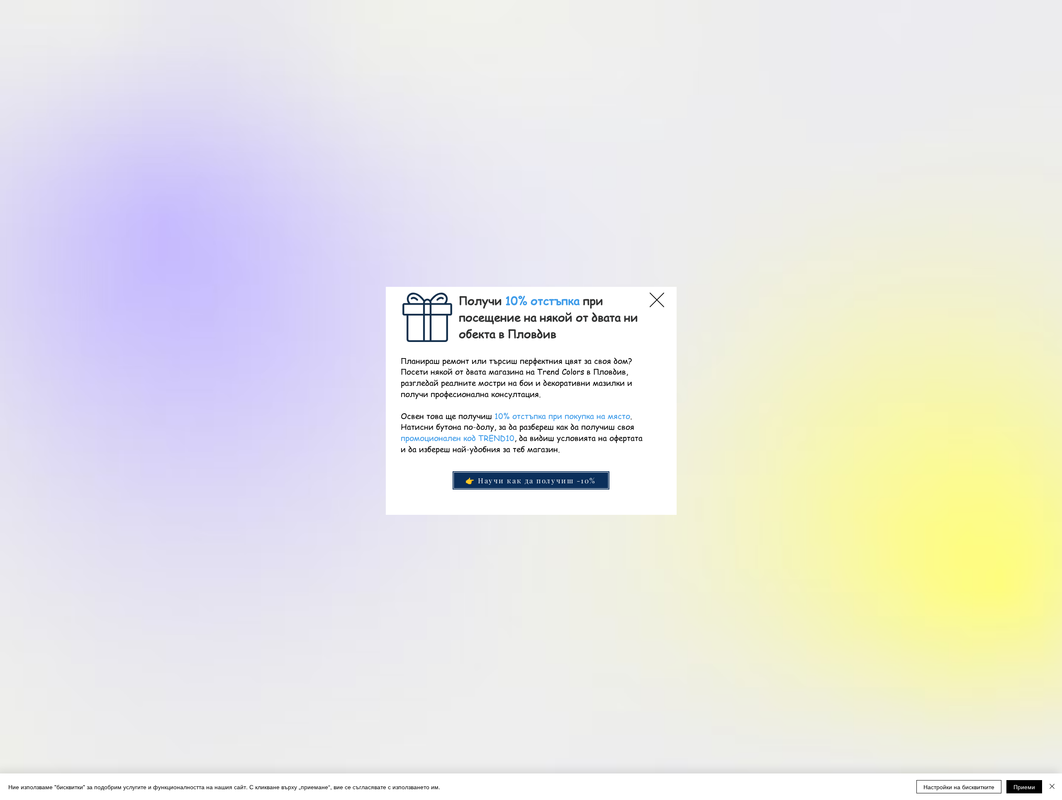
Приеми (1024, 787)
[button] (657, 300)
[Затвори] (1052, 786)
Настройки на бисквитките (958, 787)
